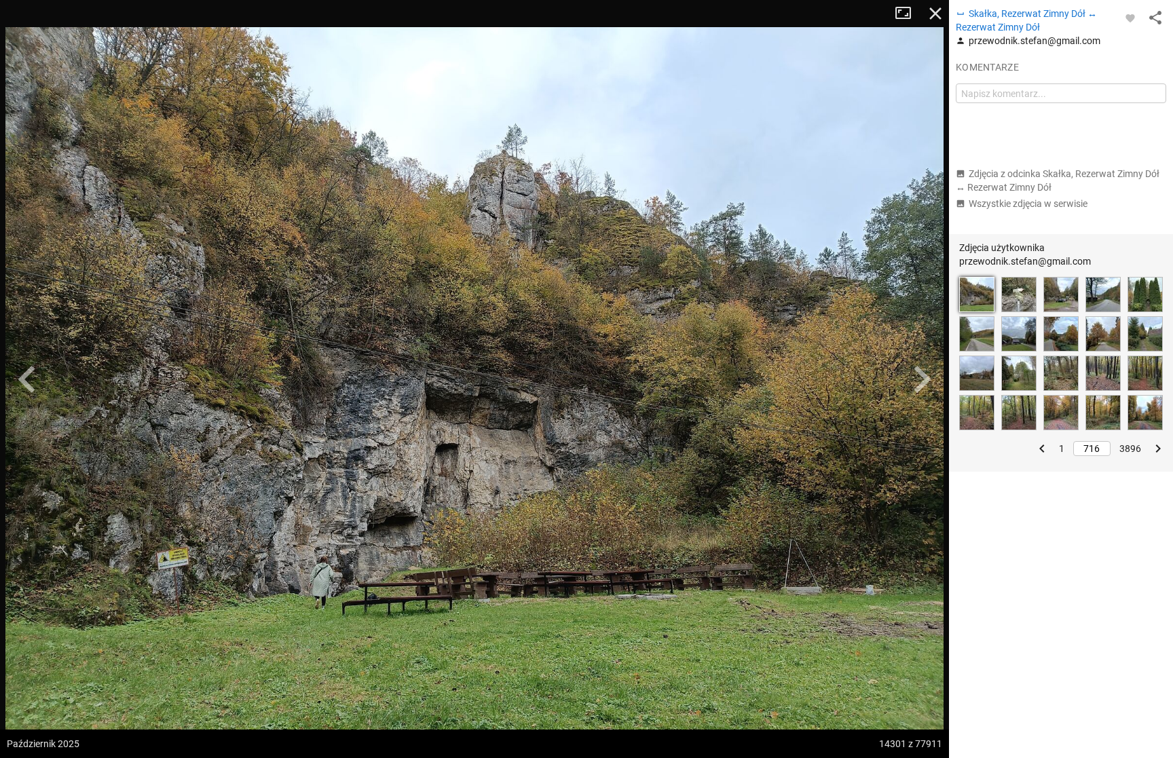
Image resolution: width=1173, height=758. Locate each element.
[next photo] (922, 379)
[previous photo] (27, 379)
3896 (1130, 448)
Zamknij (935, 13)
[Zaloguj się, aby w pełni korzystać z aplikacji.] (1130, 17)
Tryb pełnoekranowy (908, 13)
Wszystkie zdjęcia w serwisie (1028, 203)
